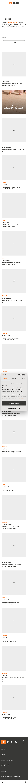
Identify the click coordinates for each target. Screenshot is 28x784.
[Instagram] (2, 765)
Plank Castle (5, 81)
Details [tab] (14, 378)
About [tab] (23, 378)
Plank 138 (5, 185)
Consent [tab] (5, 378)
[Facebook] (11, 765)
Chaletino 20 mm (7, 147)
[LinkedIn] (8, 765)
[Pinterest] (5, 765)
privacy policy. (20, 398)
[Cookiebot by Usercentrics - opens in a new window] (20, 375)
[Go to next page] (20, 724)
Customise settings (13, 408)
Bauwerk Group (13, 776)
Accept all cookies (14, 403)
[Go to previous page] (8, 724)
